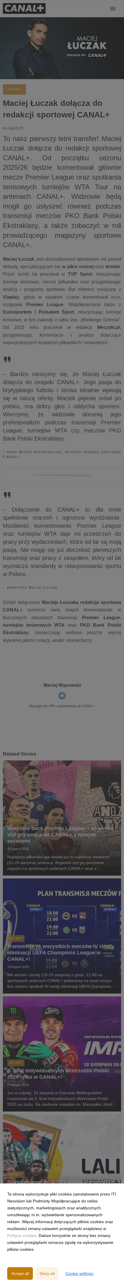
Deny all (47, 1273)
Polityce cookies (21, 1235)
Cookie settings (79, 1273)
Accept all (20, 1273)
